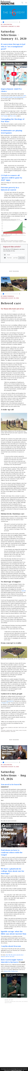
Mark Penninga (8, 296)
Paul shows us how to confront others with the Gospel (11, 852)
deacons (14, 1001)
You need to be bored (10, 784)
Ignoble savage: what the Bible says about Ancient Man (13, 932)
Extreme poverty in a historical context (10, 188)
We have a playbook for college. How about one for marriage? (12, 871)
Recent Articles (19, 727)
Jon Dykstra (7, 24)
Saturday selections (19, 241)
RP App (7, 1000)
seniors (13, 731)
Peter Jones (13, 116)
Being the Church (7, 727)
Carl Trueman (4, 116)
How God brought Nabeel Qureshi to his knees (12, 961)
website (23, 590)
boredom (9, 1001)
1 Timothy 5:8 (4, 702)
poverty (9, 241)
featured (4, 241)
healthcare (22, 730)
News (2, 239)
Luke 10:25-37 (9, 701)
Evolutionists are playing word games (11, 131)
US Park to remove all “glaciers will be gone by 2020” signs (11, 177)
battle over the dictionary (14, 240)
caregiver (9, 730)
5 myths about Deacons (11, 946)
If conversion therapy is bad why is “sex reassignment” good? (13, 46)
